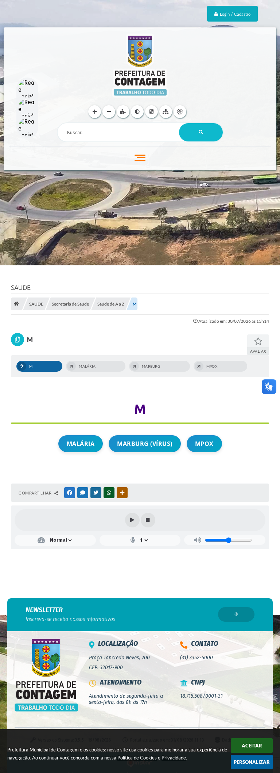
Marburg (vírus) (144, 444)
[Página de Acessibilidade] (180, 111)
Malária (81, 444)
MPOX (204, 444)
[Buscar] (201, 132)
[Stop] (148, 520)
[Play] (132, 520)
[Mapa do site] (165, 111)
